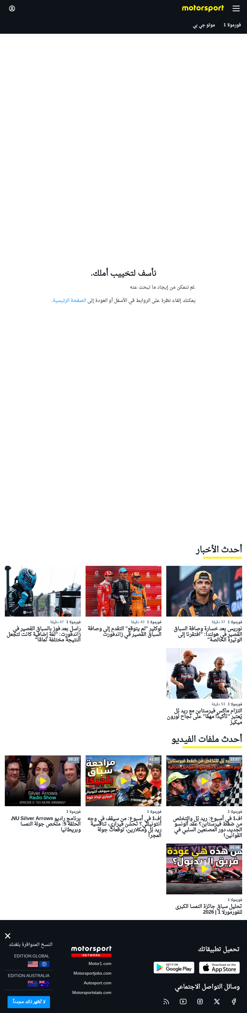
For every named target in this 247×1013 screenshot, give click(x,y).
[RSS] (166, 1001)
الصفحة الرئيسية (69, 300)
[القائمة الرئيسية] (236, 8)
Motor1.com (100, 964)
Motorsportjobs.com (92, 974)
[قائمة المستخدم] (12, 8)
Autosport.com (97, 983)
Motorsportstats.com (91, 993)
